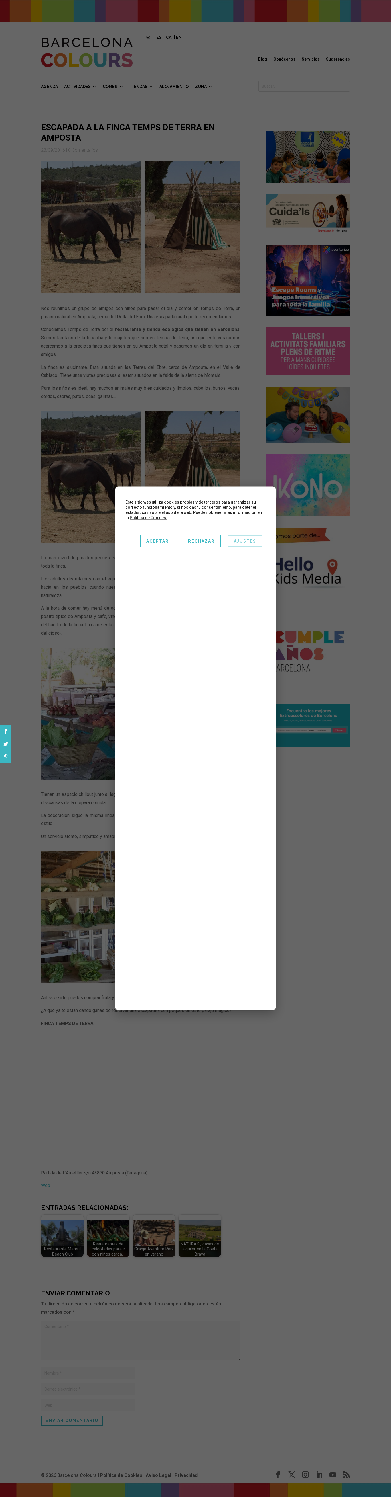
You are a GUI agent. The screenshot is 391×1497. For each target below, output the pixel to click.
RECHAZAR (201, 541)
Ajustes (245, 541)
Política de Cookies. (148, 517)
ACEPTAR (157, 541)
